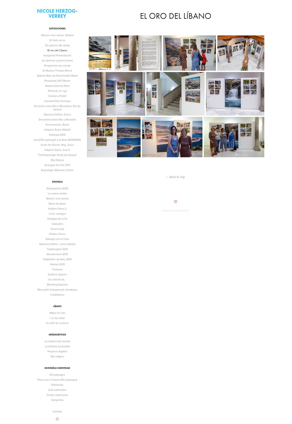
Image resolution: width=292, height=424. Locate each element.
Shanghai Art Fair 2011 (57, 165)
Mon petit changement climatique (57, 289)
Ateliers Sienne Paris (57, 86)
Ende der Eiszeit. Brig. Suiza (57, 145)
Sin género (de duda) (57, 45)
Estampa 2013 (57, 134)
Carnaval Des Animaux (57, 101)
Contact (57, 411)
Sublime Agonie (57, 274)
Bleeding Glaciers (57, 284)
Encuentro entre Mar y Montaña (57, 119)
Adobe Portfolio (181, 210)
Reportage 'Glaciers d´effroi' (57, 170)
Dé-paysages (57, 374)
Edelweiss (57, 385)
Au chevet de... (57, 279)
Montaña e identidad (57, 368)
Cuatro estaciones (57, 395)
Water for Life (57, 313)
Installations (57, 294)
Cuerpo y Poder (57, 96)
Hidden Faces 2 (57, 208)
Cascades (57, 224)
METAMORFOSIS (57, 334)
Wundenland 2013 (57, 254)
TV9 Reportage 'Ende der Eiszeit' (57, 155)
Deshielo (57, 181)
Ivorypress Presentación (57, 55)
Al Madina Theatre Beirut (57, 70)
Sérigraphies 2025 (57, 188)
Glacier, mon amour (57, 198)
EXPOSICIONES (57, 28)
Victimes (57, 269)
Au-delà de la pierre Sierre (57, 60)
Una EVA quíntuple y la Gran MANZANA (57, 140)
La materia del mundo (57, 341)
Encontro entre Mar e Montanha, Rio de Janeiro (57, 107)
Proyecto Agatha (57, 351)
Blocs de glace (57, 203)
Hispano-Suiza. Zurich (57, 150)
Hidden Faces (57, 234)
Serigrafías (57, 400)
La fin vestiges (57, 213)
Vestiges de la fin (57, 219)
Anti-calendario (57, 390)
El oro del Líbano (57, 50)
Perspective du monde (57, 65)
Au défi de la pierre (57, 323)
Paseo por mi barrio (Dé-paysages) (57, 379)
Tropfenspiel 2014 (57, 249)
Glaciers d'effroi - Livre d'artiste (57, 244)
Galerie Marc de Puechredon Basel (57, 75)
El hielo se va (57, 40)
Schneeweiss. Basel (57, 124)
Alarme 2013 (57, 264)
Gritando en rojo (57, 91)
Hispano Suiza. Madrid (57, 129)
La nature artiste (57, 193)
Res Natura (57, 160)
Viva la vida (57, 229)
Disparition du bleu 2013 (57, 259)
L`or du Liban (57, 318)
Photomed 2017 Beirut (57, 81)
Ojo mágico (57, 356)
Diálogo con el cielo (57, 239)
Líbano (57, 306)
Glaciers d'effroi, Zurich (57, 114)
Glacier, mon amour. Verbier (57, 35)
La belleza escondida (57, 346)
